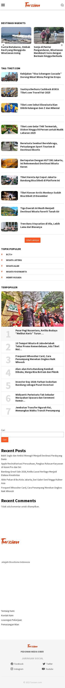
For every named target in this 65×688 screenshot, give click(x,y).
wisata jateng (14, 260)
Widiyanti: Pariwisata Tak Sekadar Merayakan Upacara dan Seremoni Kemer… (35, 397)
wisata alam (12, 266)
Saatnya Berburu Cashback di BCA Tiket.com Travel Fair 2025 (39, 91)
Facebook (18, 663)
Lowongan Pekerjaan (11, 619)
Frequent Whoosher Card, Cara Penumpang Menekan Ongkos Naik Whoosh (35, 359)
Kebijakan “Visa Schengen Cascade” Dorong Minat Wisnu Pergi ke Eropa (41, 75)
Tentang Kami (7, 610)
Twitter (49, 663)
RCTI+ (9, 254)
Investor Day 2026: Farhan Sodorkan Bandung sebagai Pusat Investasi (36, 383)
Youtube (49, 669)
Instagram (18, 669)
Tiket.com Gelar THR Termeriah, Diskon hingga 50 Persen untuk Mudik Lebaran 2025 (41, 129)
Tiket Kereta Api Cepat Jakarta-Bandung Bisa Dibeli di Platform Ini (40, 179)
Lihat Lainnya (32, 240)
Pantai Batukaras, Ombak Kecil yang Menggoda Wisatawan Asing (15, 50)
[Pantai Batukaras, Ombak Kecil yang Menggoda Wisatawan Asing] (16, 35)
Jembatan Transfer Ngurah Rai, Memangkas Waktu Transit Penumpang (38, 409)
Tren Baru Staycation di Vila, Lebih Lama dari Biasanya (40, 225)
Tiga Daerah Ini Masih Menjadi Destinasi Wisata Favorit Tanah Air (39, 210)
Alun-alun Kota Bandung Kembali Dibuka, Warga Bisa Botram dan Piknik (37, 371)
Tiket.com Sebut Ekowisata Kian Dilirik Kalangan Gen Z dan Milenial (40, 106)
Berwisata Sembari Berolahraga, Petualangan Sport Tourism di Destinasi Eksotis (39, 146)
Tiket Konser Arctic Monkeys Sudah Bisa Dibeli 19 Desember (40, 194)
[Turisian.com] (32, 4)
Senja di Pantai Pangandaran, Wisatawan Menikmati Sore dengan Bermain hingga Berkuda (48, 52)
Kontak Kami (7, 615)
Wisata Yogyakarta (16, 271)
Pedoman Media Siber (32, 651)
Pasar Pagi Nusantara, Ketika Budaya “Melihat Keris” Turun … (36, 332)
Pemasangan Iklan (10, 624)
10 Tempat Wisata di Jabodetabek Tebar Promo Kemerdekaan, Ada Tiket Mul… (37, 346)
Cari (3, 430)
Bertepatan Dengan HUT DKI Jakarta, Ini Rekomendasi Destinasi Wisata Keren (41, 163)
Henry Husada (13, 277)
